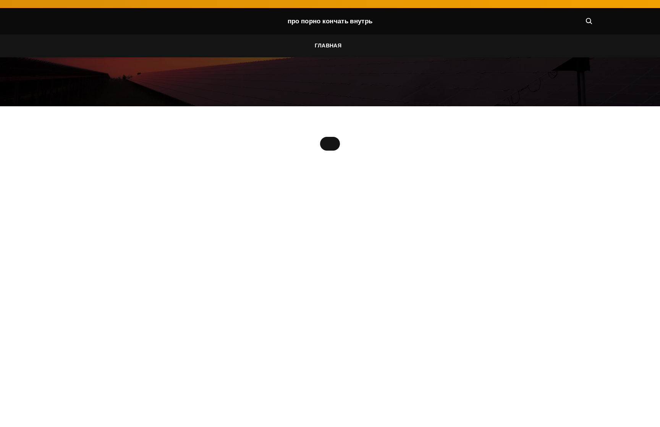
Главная (328, 45)
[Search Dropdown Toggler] (589, 21)
